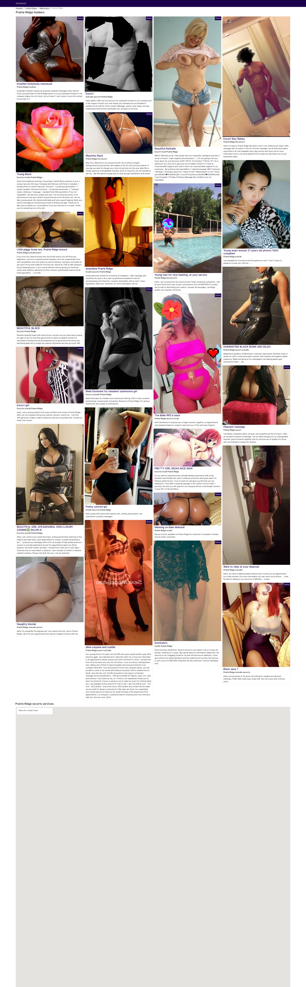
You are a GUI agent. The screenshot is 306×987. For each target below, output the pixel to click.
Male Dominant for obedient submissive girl (111, 391)
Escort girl (23, 405)
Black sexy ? (230, 669)
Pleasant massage (234, 426)
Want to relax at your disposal (241, 566)
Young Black (24, 174)
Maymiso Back (94, 155)
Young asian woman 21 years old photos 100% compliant (251, 252)
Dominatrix (161, 642)
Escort (90, 93)
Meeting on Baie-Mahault (170, 527)
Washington (44, 8)
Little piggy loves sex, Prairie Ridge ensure (42, 249)
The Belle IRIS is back (167, 415)
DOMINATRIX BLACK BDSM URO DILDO (247, 346)
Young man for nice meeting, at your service (181, 274)
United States (31, 8)
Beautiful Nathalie (165, 148)
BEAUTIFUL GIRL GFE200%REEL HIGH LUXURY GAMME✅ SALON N (45, 528)
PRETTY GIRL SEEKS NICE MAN (174, 468)
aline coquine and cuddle (100, 647)
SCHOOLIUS (21, 3)
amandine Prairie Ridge (99, 268)
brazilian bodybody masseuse (34, 83)
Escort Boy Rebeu (234, 138)
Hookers (19, 8)
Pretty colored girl (96, 506)
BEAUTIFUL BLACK (28, 328)
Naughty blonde (26, 624)
